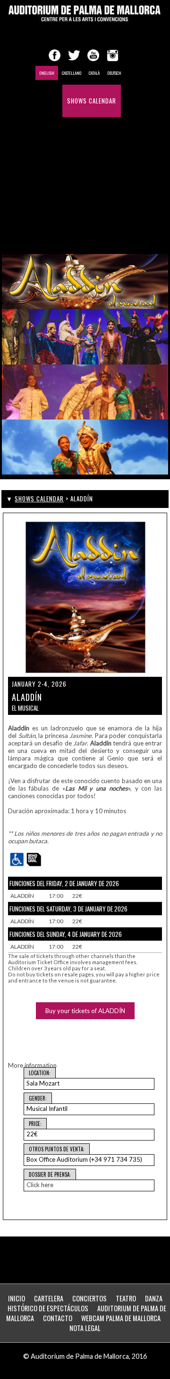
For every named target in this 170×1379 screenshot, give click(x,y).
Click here (39, 1185)
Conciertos (89, 1298)
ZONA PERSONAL (97, 230)
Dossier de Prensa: (50, 1174)
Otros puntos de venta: (57, 1149)
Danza (153, 1298)
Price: (35, 1123)
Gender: (38, 1098)
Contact (97, 198)
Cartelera (48, 1298)
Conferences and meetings (82, 133)
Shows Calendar (91, 100)
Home (50, 100)
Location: (40, 1073)
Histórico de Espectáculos (83, 165)
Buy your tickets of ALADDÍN (85, 1010)
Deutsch (114, 73)
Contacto (57, 1318)
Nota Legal (85, 1328)
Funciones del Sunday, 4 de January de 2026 (65, 934)
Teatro (126, 1298)
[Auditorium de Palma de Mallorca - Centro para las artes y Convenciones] (85, 13)
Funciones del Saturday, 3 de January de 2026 (68, 908)
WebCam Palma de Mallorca (121, 1318)
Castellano (71, 73)
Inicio (16, 1298)
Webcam (54, 230)
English (46, 73)
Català (94, 73)
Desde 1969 (58, 198)
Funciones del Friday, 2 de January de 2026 (64, 883)
